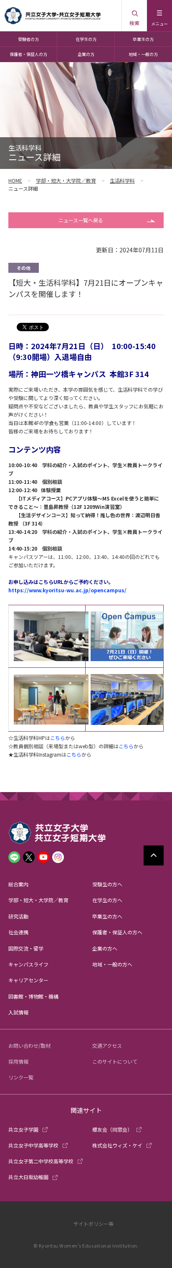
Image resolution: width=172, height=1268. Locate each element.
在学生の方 (86, 39)
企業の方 (86, 54)
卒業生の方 (143, 39)
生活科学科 (122, 180)
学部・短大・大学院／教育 (66, 180)
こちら (57, 737)
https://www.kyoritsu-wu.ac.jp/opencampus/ (67, 590)
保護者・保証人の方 (28, 54)
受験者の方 (28, 39)
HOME (15, 180)
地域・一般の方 (143, 54)
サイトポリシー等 (93, 1223)
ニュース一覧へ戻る (80, 220)
